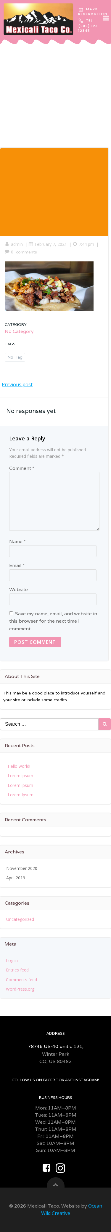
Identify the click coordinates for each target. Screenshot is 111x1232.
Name (17, 541)
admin (17, 244)
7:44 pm (86, 244)
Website (18, 589)
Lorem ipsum (20, 775)
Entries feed (17, 970)
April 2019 (15, 878)
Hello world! (19, 766)
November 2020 (21, 868)
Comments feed (21, 979)
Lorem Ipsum (20, 794)
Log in (12, 960)
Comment (21, 468)
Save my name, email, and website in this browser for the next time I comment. (53, 621)
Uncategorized (20, 919)
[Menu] (106, 18)
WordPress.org (20, 989)
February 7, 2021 (51, 244)
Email (17, 565)
